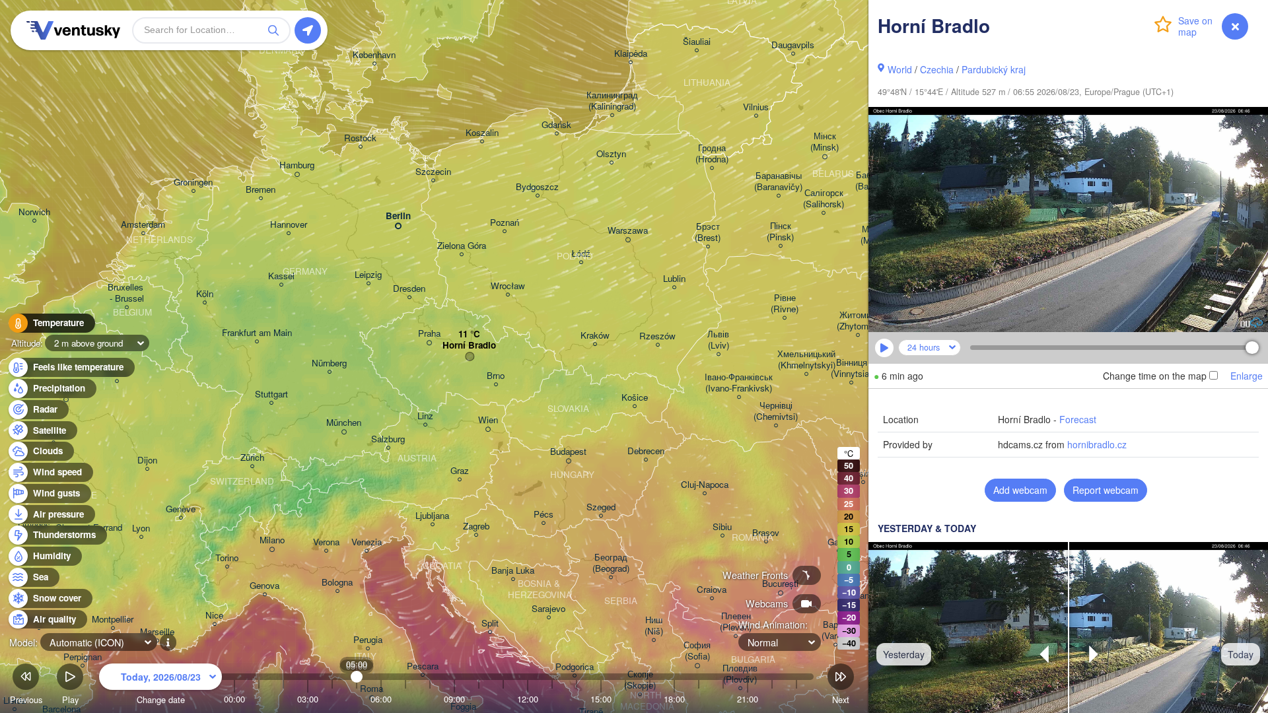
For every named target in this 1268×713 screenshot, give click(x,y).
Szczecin (433, 172)
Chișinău (863, 473)
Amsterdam (143, 224)
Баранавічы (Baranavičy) (778, 181)
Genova (264, 586)
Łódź (580, 253)
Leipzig (368, 275)
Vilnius (756, 107)
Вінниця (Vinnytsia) (851, 368)
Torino (226, 558)
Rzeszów (657, 336)
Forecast (1077, 419)
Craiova (711, 589)
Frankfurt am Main (257, 333)
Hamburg (296, 165)
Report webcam (1106, 489)
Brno (496, 376)
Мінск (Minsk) (824, 142)
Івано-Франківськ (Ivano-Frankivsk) (739, 383)
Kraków (595, 335)
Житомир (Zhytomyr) (857, 321)
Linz (425, 416)
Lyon (141, 528)
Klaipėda (630, 53)
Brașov (765, 533)
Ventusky (71, 30)
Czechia (937, 69)
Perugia (367, 640)
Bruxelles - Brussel (127, 293)
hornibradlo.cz (1097, 444)
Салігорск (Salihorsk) (823, 198)
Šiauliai (697, 42)
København (374, 55)
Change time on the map (1155, 375)
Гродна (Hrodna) (711, 154)
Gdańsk (556, 125)
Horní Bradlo (469, 345)
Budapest (568, 452)
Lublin (674, 279)
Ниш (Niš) (654, 626)
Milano (272, 540)
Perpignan (82, 657)
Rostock (360, 138)
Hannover (288, 224)
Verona (326, 542)
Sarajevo (548, 609)
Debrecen (645, 451)
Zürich (252, 457)
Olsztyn (611, 154)
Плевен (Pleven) (736, 622)
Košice (634, 397)
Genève (180, 509)
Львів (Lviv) (718, 340)
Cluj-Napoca (704, 485)
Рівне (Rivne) (784, 303)
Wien (488, 420)
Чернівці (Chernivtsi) (776, 411)
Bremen (260, 189)
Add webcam (1020, 489)
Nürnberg (329, 363)
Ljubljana (432, 516)
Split (490, 623)
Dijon (147, 460)
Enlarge (1246, 375)
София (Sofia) (697, 651)
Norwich (34, 212)
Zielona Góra (461, 246)
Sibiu (722, 527)
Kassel (281, 276)
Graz (459, 471)
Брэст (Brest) (708, 232)
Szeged (601, 507)
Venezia (366, 542)
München (343, 422)
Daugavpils (792, 45)
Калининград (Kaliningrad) (612, 101)
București (780, 584)
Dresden (409, 288)
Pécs (543, 514)
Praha (429, 333)
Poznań (504, 222)
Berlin (398, 216)
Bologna (337, 582)
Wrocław (508, 286)
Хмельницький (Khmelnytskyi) (806, 360)
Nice (214, 615)
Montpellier (112, 619)
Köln (204, 294)
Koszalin (482, 133)
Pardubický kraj (994, 69)
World (900, 69)
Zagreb (476, 526)
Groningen (193, 182)
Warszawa (628, 230)
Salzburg (388, 439)
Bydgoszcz (537, 187)
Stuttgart (271, 394)
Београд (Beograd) (610, 563)
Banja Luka (512, 570)
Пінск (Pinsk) (780, 232)
